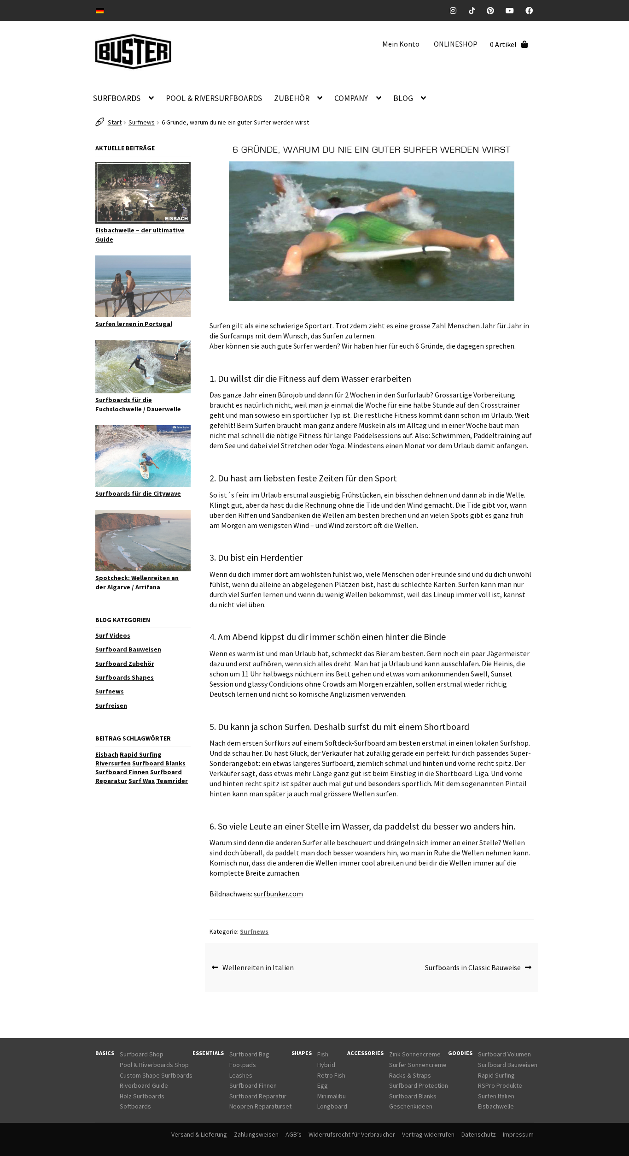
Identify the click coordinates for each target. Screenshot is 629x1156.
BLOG (403, 98)
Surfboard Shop (141, 1054)
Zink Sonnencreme (415, 1054)
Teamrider (172, 781)
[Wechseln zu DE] (100, 10)
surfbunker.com (278, 893)
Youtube (513, 10)
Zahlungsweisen (256, 1134)
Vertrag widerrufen (428, 1134)
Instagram (456, 10)
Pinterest (494, 10)
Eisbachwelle (496, 1106)
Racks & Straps (410, 1075)
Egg (322, 1085)
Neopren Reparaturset (260, 1106)
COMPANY (351, 98)
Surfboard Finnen (122, 772)
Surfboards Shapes (124, 677)
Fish (322, 1054)
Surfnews (141, 122)
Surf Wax (141, 781)
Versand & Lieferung (199, 1134)
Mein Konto (400, 43)
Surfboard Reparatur (257, 1096)
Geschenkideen (410, 1106)
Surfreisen (111, 705)
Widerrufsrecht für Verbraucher (352, 1134)
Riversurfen (113, 763)
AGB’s (293, 1134)
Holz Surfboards (142, 1096)
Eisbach (106, 754)
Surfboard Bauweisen (128, 649)
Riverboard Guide (144, 1085)
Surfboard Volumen (504, 1054)
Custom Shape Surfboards (156, 1075)
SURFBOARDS (116, 98)
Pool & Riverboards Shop (154, 1065)
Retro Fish (331, 1075)
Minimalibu (331, 1096)
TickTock (475, 10)
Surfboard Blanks (159, 763)
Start (115, 122)
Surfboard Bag (249, 1054)
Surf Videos (112, 635)
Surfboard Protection (418, 1085)
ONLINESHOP (456, 43)
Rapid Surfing (141, 754)
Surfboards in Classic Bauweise (473, 967)
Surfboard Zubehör (124, 663)
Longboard (332, 1106)
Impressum (518, 1134)
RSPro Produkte (500, 1085)
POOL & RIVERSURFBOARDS (214, 98)
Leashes (240, 1075)
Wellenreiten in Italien (258, 967)
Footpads (242, 1065)
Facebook (532, 10)
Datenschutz (478, 1134)
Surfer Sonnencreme (418, 1065)
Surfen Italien (496, 1096)
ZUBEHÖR (291, 98)
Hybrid (326, 1065)
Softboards (135, 1106)
